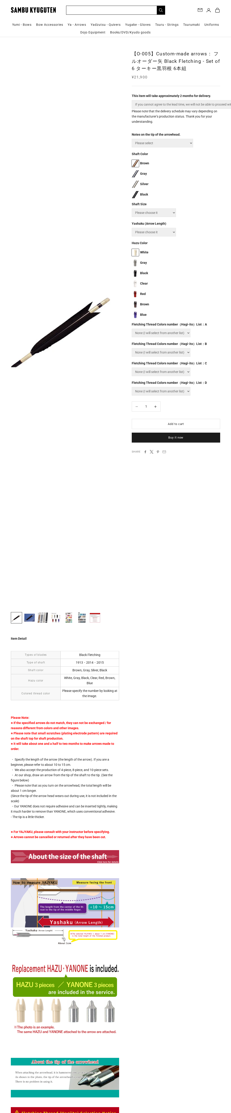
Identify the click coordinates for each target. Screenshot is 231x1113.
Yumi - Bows (22, 24)
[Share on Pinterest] (158, 452)
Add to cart (176, 424)
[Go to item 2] (29, 617)
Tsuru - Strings (167, 24)
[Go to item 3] (42, 617)
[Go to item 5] (68, 617)
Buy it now (175, 437)
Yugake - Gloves (138, 24)
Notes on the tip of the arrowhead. (156, 134)
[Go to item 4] (55, 617)
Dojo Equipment (93, 32)
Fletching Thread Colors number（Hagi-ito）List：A (169, 324)
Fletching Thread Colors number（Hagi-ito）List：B (169, 344)
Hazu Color (140, 243)
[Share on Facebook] (145, 452)
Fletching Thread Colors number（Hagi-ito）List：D (169, 382)
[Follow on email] (200, 9)
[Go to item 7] (95, 617)
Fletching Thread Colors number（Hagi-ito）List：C (169, 363)
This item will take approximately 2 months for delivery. (171, 96)
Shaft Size (139, 204)
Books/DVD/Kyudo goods (130, 32)
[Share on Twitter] (151, 452)
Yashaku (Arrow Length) (149, 223)
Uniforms (211, 24)
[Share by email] (164, 452)
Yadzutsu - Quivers (106, 24)
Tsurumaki (191, 24)
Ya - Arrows (77, 24)
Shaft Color (140, 154)
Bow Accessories (49, 24)
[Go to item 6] (82, 617)
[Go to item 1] (16, 617)
